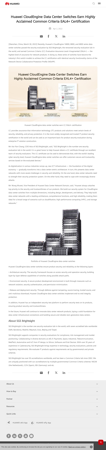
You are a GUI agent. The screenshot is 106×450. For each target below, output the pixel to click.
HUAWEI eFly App (43, 423)
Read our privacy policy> (77, 447)
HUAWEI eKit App (20, 423)
